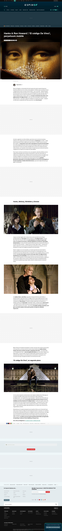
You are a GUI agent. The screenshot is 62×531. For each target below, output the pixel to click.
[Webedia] (7, 508)
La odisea (14, 494)
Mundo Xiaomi (6, 518)
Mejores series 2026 (12, 484)
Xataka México (6, 524)
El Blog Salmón (54, 512)
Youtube (55, 9)
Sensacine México (22, 524)
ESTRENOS (12, 9)
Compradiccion (46, 515)
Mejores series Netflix (38, 484)
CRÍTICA (8, 9)
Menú (6, 6)
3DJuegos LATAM (14, 524)
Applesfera (5, 515)
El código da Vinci (26, 423)
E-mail (16, 40)
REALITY (16, 9)
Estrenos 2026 (25, 484)
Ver (31, 449)
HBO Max (24, 494)
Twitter (57, 9)
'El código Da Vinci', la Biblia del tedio (32, 420)
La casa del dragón (7, 496)
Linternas (24, 496)
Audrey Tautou (37, 423)
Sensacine (21, 512)
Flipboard (54, 9)
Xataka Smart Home (6, 516)
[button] (19, 84)
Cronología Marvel (50, 484)
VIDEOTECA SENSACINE (40, 9)
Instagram (50, 9)
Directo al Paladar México (30, 524)
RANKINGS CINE (25, 9)
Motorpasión (37, 512)
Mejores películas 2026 (19, 484)
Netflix (14, 492)
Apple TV (5, 494)
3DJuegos (13, 512)
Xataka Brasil (6, 525)
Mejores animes (44, 484)
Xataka (5, 512)
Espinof (31, 5)
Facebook (52, 9)
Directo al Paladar (30, 512)
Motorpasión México (38, 524)
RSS (43, 499)
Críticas (21, 423)
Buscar (56, 504)
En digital (18, 423)
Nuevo (55, 6)
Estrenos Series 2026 (31, 484)
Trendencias (45, 512)
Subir (55, 508)
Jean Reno (32, 423)
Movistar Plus (6, 492)
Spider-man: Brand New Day (16, 497)
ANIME (20, 9)
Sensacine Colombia (22, 525)
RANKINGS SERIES (32, 9)
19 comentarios (7, 40)
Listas (23, 492)
